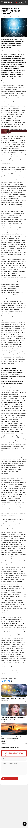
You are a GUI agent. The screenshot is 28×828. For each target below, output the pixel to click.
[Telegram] (5, 681)
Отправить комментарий (9, 778)
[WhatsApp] (7, 681)
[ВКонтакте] (2, 681)
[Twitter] (11, 681)
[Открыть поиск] (25, 2)
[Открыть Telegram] (25, 824)
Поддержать (20, 2)
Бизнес (3, 16)
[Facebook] (9, 681)
